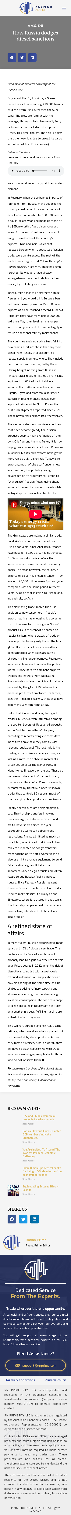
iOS (54, 157)
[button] (64, 8)
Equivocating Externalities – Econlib (41, 1188)
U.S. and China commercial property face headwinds (39, 1118)
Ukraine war (15, 89)
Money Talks (15, 1080)
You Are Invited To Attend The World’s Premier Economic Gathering (41, 1152)
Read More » (29, 1124)
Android (12, 162)
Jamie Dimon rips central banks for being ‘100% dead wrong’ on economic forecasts (42, 1171)
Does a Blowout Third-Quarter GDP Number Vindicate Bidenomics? (42, 1134)
